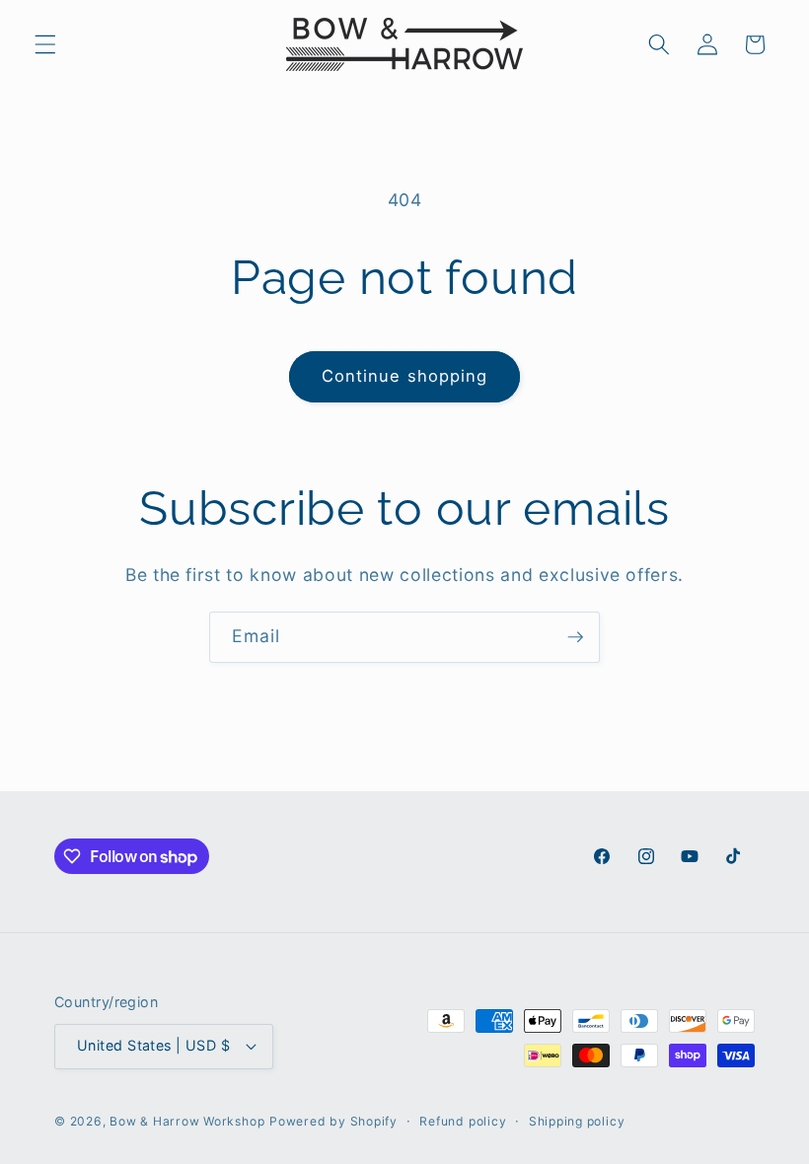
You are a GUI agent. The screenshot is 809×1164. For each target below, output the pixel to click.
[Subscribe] (575, 637)
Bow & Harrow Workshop (187, 1121)
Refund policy (462, 1121)
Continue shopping (405, 376)
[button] (45, 44)
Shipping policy (577, 1121)
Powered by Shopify (333, 1121)
